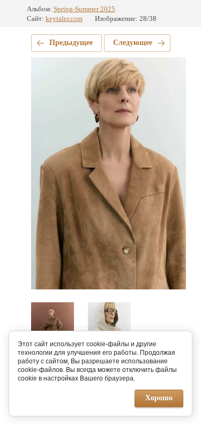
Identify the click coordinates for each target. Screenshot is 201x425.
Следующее (132, 43)
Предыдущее (71, 43)
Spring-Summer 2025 (84, 9)
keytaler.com (64, 18)
